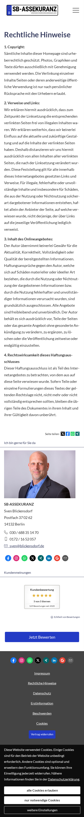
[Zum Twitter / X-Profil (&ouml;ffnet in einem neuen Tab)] (33, 558)
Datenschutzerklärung (63, 779)
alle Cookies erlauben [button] (42, 790)
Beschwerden (42, 713)
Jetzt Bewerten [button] (42, 637)
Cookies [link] (42, 723)
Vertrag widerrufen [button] (42, 734)
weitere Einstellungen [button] (42, 810)
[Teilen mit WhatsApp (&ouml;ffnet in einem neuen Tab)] (73, 434)
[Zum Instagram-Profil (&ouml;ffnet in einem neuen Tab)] (16, 558)
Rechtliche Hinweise (42, 683)
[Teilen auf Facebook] (68, 434)
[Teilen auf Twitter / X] (63, 434)
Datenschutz (42, 693)
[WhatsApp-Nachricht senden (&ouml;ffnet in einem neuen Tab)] (24, 558)
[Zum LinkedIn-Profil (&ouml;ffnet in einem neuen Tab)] (49, 558)
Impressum (42, 673)
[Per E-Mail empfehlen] (65, 558)
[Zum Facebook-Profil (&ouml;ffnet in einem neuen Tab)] (8, 558)
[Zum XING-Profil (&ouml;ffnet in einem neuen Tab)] (41, 558)
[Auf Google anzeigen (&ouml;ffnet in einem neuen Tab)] (57, 558)
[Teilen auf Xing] (77, 434)
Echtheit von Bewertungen (67, 617)
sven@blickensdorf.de (27, 546)
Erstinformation (42, 703)
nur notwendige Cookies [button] (42, 800)
